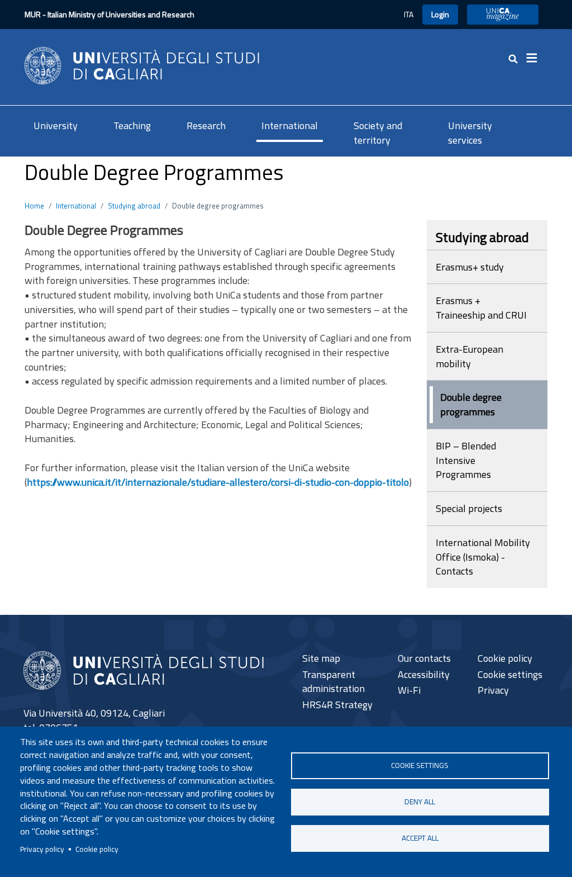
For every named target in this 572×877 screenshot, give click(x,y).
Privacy (493, 690)
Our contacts (424, 658)
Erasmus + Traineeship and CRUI (481, 308)
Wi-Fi (409, 690)
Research (206, 125)
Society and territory (378, 133)
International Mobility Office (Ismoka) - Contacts (483, 557)
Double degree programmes (471, 404)
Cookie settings (420, 765)
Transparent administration (333, 681)
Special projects (469, 508)
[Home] (142, 64)
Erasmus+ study (470, 266)
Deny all (419, 801)
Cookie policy (96, 849)
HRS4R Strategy (337, 704)
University (56, 125)
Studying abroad (134, 205)
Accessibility (424, 674)
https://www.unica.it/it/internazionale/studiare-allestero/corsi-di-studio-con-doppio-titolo (218, 482)
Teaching (132, 125)
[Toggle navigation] (535, 58)
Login (440, 14)
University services (470, 133)
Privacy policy (42, 849)
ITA (408, 14)
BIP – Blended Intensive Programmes (466, 460)
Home (34, 205)
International (289, 125)
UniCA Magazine (503, 14)
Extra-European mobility (469, 356)
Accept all (420, 837)
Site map (321, 658)
